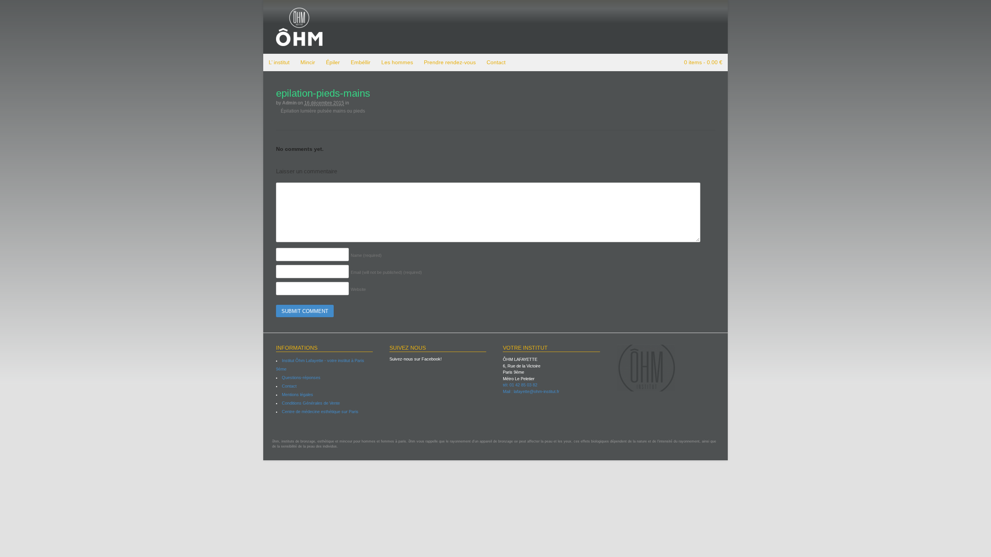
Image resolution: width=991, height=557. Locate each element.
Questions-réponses (301, 377)
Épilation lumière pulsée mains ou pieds (322, 110)
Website (358, 289)
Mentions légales (297, 394)
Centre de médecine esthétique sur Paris (320, 411)
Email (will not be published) (386, 272)
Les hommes (397, 62)
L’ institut (279, 62)
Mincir (307, 62)
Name (366, 255)
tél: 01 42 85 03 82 (520, 385)
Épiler (333, 62)
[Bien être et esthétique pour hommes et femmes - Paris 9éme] (299, 42)
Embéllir (360, 62)
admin (289, 103)
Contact (496, 62)
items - (703, 62)
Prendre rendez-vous (450, 62)
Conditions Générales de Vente (311, 403)
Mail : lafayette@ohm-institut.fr (531, 391)
